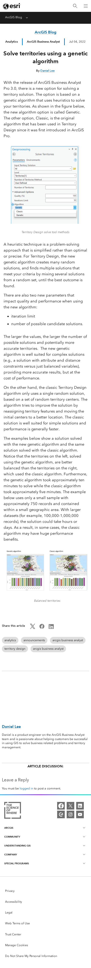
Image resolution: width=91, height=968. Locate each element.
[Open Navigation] (85, 6)
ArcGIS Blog (13, 17)
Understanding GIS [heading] (17, 845)
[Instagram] (70, 814)
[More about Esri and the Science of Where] (12, 811)
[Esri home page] (12, 6)
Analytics (11, 41)
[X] (70, 806)
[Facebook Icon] (42, 628)
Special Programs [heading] (16, 863)
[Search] (75, 6)
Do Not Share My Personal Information (31, 956)
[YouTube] (80, 814)
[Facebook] (61, 806)
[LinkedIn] (80, 806)
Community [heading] (12, 836)
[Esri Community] (61, 814)
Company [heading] (10, 854)
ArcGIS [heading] (8, 827)
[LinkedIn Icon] (51, 628)
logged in (26, 788)
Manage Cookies (16, 945)
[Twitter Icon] (32, 628)
